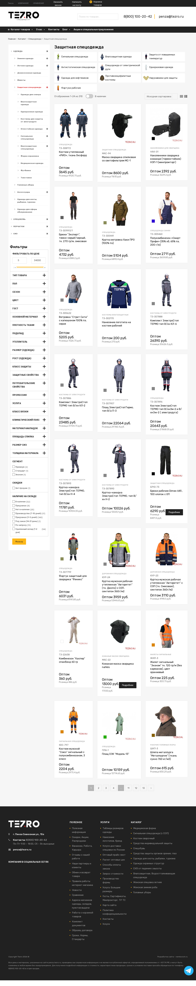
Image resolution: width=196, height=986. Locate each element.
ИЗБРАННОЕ (23, 3)
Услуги (106, 924)
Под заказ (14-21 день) (26, 521)
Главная (12, 39)
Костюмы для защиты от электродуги (32, 120)
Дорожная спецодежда (114, 574)
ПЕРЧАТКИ (18, 226)
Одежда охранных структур (148, 863)
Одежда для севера (31, 94)
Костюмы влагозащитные (115, 315)
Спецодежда (34, 39)
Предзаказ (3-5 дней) (26, 517)
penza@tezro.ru (171, 16)
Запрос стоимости (113, 873)
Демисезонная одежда (29, 73)
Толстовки (26, 178)
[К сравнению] (88, 115)
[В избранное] (88, 110)
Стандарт (20, 471)
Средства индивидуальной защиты (152, 843)
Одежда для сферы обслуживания (27, 210)
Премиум (19, 467)
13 (143, 788)
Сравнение (78, 895)
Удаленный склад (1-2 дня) (26, 530)
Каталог (22, 39)
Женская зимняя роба (145, 887)
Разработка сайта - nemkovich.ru (172, 957)
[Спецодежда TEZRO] (23, 19)
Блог (65, 29)
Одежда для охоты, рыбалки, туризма (27, 200)
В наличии (20, 501)
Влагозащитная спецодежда (29, 147)
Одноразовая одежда (32, 112)
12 (136, 788)
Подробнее (174, 512)
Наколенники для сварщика (164, 148)
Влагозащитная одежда (29, 103)
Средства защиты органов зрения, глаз (155, 853)
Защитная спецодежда (29, 87)
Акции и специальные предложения (93, 29)
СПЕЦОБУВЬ (19, 219)
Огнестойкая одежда (32, 129)
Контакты (53, 29)
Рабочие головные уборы (163, 745)
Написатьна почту (77, 3)
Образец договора (82, 930)
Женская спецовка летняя (147, 882)
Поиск (80, 17)
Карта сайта (109, 905)
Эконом (19, 474)
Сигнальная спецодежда (27, 137)
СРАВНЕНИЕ (38, 3)
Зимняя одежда (25, 58)
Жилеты (21, 80)
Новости (77, 890)
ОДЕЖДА (18, 51)
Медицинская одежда (32, 163)
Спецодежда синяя (160, 231)
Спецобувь (139, 848)
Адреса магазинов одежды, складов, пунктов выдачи (82, 904)
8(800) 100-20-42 (138, 16)
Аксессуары (23, 192)
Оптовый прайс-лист (114, 854)
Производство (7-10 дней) (28, 513)
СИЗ (15, 234)
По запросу (21, 525)
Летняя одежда (25, 66)
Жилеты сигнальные (160, 654)
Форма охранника (30, 156)
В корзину (86, 175)
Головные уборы (25, 185)
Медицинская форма (144, 828)
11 (128, 788)
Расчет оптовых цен (114, 859)
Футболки (26, 170)
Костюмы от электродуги (163, 313)
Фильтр (19, 541)
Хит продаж (21, 488)
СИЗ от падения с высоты (147, 868)
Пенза (10, 3)
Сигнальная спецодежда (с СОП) (151, 833)
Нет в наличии (22, 509)
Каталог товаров (20, 29)
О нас (39, 29)
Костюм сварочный (144, 838)
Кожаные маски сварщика (115, 656)
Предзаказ (20, 505)
